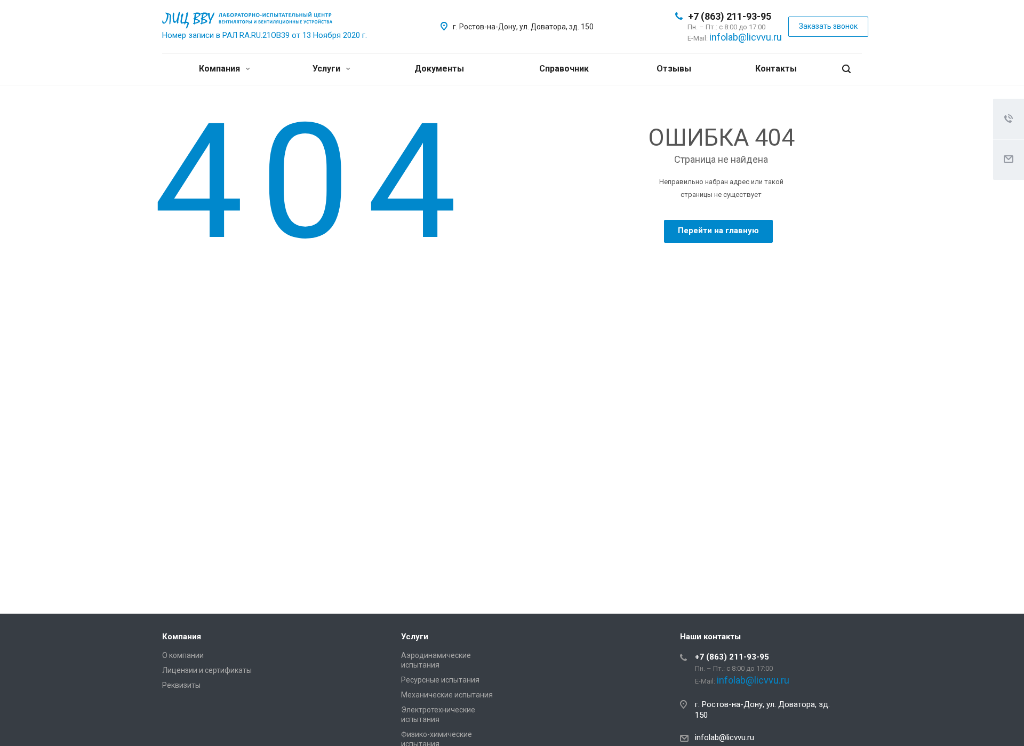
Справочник (564, 69)
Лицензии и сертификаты (207, 670)
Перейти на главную (718, 230)
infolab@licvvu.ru (745, 37)
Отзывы (674, 69)
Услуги (327, 69)
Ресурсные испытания (440, 680)
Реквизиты (181, 685)
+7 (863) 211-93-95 (729, 16)
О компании (183, 655)
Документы (439, 69)
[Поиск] (846, 69)
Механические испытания (447, 695)
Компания (220, 69)
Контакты (776, 69)
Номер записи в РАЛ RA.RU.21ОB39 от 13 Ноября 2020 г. (264, 35)
